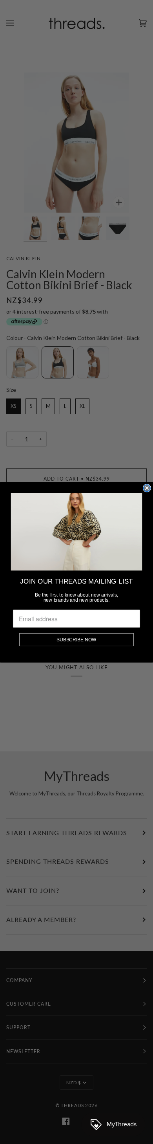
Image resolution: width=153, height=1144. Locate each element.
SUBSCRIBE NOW (76, 639)
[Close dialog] (147, 488)
